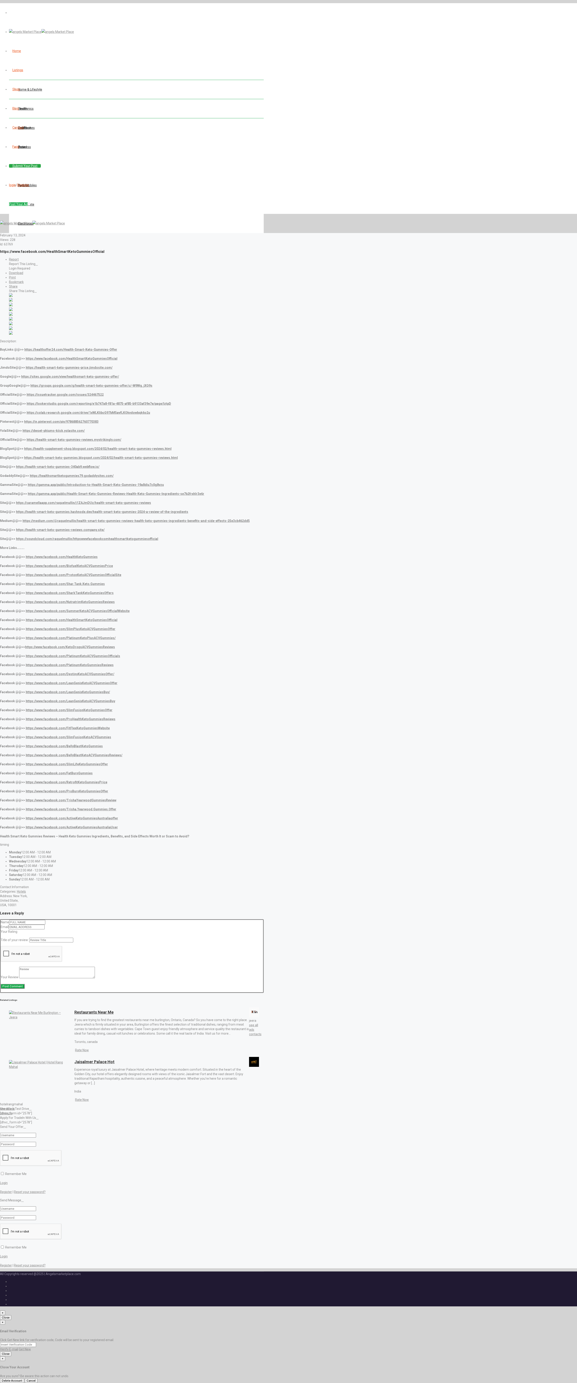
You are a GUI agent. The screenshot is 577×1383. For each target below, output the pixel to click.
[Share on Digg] (11, 310)
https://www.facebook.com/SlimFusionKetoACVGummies (68, 737)
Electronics (26, 108)
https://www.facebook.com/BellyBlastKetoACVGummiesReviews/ (74, 755)
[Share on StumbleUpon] (11, 329)
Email (5, 927)
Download (16, 273)
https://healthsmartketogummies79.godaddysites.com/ (72, 476)
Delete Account (12, 1380)
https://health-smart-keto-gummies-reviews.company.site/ (60, 530)
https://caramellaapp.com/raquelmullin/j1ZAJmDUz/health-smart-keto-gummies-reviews (83, 503)
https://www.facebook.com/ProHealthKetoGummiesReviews (70, 719)
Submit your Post (24, 166)
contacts (255, 1034)
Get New (25, 1349)
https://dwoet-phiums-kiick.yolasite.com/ (54, 430)
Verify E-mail (9, 1349)
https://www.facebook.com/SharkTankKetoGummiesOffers (70, 593)
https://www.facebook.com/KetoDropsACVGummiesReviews (70, 647)
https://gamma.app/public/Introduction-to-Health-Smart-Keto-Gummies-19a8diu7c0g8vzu (96, 485)
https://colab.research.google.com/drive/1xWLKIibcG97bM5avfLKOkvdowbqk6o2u (88, 412)
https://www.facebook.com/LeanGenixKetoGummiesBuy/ (68, 692)
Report (14, 259)
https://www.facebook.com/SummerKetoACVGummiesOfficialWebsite (78, 611)
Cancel (31, 1380)
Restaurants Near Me (94, 1012)
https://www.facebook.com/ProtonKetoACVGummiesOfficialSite (73, 575)
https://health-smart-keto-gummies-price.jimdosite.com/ (69, 367)
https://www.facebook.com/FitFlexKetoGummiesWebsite (68, 728)
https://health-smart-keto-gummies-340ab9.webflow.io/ (57, 467)
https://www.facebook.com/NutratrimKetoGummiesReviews (70, 602)
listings (17, 70)
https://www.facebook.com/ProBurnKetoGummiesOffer (67, 791)
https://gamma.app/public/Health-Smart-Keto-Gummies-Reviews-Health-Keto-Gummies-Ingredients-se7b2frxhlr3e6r (116, 494)
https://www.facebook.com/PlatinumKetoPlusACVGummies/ (71, 638)
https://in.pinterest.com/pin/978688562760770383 (61, 421)
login (12, 185)
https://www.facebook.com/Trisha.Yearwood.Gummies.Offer (71, 809)
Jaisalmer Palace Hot (94, 1061)
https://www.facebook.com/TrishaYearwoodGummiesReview (71, 800)
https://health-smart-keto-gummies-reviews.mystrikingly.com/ (74, 439)
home (16, 51)
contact (18, 127)
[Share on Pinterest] (11, 319)
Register (23, 185)
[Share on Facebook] (11, 295)
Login (4, 1183)
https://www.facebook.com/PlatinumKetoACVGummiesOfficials (73, 656)
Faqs (15, 147)
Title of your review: (15, 940)
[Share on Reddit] (11, 314)
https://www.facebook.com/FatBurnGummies (59, 773)
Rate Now (82, 1050)
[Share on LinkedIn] (11, 305)
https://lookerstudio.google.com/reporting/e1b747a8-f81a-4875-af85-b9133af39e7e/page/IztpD (99, 403)
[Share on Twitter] (11, 300)
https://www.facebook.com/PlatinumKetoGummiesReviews (70, 665)
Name (5, 922)
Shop (16, 89)
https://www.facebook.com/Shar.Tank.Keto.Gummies (65, 584)
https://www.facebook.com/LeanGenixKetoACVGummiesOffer (71, 683)
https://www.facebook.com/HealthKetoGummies (62, 557)
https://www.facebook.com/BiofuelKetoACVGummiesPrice (69, 566)
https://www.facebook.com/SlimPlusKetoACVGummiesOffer (70, 629)
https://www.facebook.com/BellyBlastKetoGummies (64, 746)
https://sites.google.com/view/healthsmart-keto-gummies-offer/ (70, 376)
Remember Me (16, 1174)
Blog (15, 108)
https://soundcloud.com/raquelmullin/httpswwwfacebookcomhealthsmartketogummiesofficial (87, 539)
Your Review (9, 977)
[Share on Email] (11, 333)
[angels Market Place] (41, 32)
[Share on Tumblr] (11, 324)
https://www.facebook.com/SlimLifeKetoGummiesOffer (67, 764)
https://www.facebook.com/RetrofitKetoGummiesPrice (66, 782)
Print (12, 277)
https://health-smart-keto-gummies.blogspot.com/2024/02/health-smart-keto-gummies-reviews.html (101, 457)
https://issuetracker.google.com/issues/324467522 (65, 394)
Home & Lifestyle (30, 89)
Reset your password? (30, 1192)
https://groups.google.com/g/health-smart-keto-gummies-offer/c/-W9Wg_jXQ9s (91, 385)
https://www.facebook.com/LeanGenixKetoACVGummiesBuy (70, 701)
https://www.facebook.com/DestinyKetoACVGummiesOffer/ (70, 674)
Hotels (21, 891)
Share (13, 286)
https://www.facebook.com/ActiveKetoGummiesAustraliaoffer (72, 818)
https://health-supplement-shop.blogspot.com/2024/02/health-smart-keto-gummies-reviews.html (98, 448)
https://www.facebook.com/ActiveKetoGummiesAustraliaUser (72, 827)
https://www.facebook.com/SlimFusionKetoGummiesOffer (69, 710)
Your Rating (9, 931)
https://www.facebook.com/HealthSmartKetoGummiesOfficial (71, 358)
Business (24, 147)
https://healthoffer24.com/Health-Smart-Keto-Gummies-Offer (70, 349)
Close (5, 1317)
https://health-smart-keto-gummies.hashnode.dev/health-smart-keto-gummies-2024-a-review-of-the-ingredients (102, 512)
